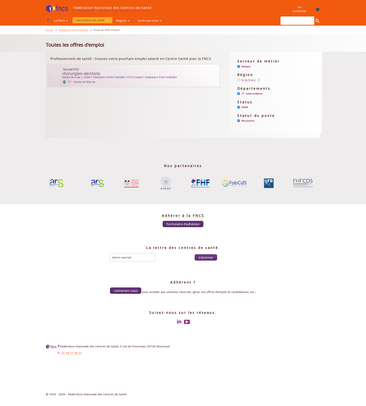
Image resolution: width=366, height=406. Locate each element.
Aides (313, 358)
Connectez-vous (125, 290)
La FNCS (63, 21)
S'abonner (205, 257)
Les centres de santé (94, 20)
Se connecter (299, 9)
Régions (125, 21)
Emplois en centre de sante (73, 30)
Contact (311, 353)
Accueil (48, 19)
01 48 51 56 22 (72, 353)
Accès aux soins (152, 21)
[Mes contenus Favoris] (316, 9)
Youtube (187, 322)
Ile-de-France (250, 80)
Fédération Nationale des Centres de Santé (112, 7)
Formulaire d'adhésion (183, 224)
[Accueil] (59, 9)
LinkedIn (179, 322)
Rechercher (317, 20)
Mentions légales (305, 347)
